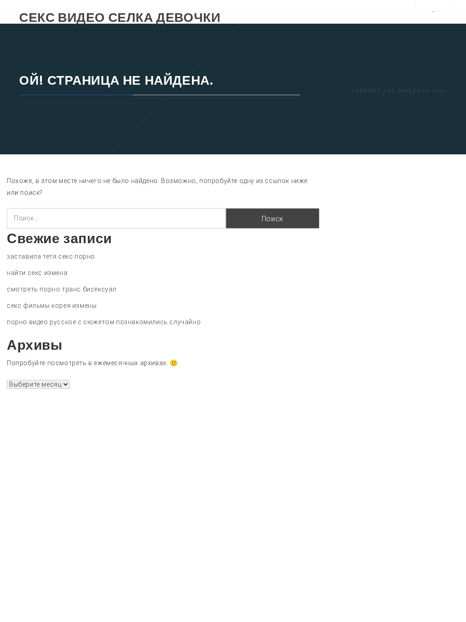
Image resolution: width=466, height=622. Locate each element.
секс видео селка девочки (119, 17)
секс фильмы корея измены (51, 305)
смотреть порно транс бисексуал (61, 289)
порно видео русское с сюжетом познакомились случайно (104, 322)
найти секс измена (37, 272)
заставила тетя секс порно (51, 256)
